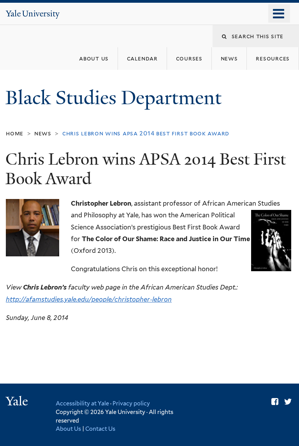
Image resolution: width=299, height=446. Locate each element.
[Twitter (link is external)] (288, 402)
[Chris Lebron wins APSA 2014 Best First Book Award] (32, 227)
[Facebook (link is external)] (274, 402)
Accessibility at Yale (82, 403)
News (42, 133)
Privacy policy (131, 403)
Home (14, 133)
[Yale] (18, 402)
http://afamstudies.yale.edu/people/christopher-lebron (89, 299)
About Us (68, 428)
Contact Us (100, 428)
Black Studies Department (115, 97)
